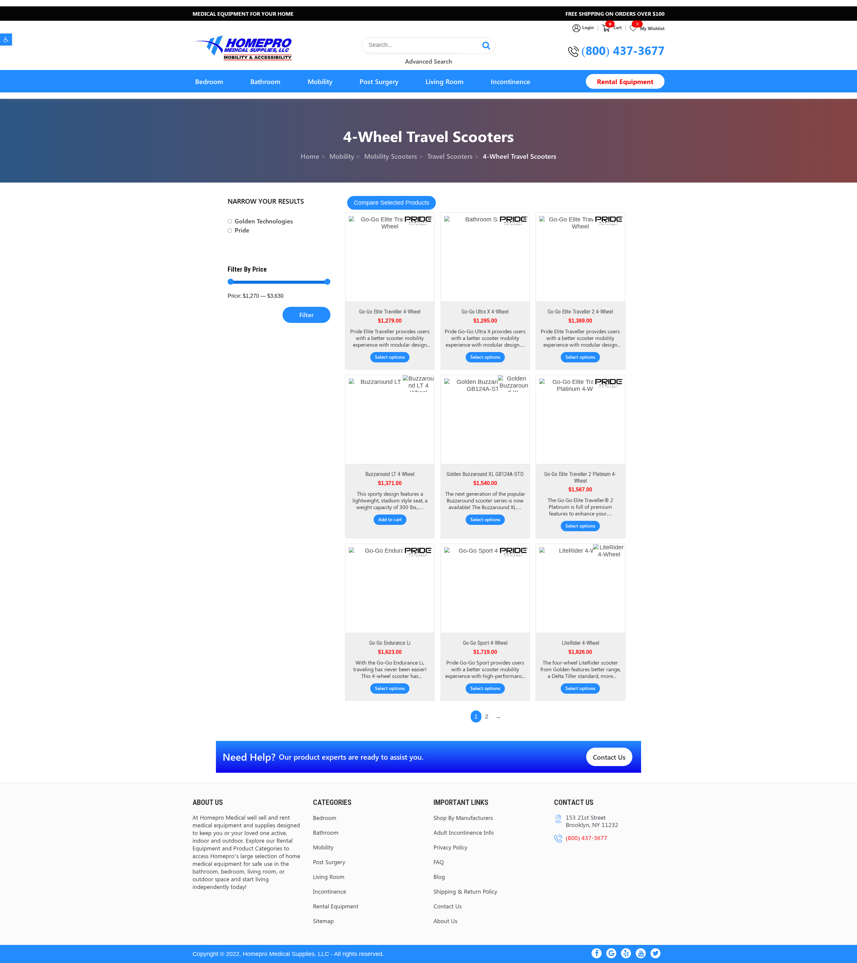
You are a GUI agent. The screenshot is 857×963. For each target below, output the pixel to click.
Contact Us (609, 756)
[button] (6, 39)
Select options (390, 357)
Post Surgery (379, 81)
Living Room (444, 81)
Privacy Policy (450, 847)
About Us (445, 920)
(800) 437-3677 (623, 50)
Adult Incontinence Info (464, 832)
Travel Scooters (450, 155)
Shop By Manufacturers (463, 817)
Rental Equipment (625, 81)
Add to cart (390, 519)
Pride (242, 230)
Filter (306, 315)
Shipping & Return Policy (465, 891)
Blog (439, 876)
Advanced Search (428, 61)
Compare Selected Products (391, 202)
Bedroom (209, 81)
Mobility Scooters (390, 155)
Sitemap (323, 920)
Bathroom (265, 81)
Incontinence (510, 81)
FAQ (439, 862)
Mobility (320, 81)
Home (310, 155)
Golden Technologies (264, 221)
